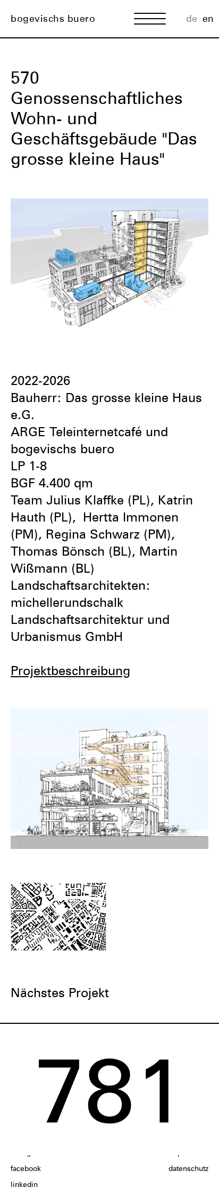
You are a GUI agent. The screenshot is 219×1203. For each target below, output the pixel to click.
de (191, 18)
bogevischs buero (53, 18)
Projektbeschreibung (70, 670)
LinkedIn (24, 1184)
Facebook (26, 1168)
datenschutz (188, 1168)
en (208, 18)
